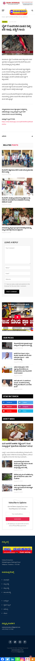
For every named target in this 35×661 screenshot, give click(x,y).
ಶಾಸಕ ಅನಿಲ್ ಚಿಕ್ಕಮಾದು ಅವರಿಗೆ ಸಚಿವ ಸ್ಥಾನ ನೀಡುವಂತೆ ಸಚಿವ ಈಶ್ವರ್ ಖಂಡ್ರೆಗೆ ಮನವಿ (23, 487)
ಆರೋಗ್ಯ (6, 609)
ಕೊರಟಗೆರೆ (5, 22)
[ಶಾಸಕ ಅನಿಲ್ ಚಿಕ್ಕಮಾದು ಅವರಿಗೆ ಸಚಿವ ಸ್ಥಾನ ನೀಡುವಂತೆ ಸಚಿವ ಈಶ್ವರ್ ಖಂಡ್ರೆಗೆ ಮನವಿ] (7, 487)
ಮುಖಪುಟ (6, 580)
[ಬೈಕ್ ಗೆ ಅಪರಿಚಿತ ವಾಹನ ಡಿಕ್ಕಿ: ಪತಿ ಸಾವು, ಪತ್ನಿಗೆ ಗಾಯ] (17, 45)
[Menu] (3, 10)
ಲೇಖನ (5, 613)
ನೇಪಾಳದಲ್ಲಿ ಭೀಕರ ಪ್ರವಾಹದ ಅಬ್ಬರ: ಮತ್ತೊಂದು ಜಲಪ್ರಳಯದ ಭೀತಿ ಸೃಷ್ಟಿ (23, 344)
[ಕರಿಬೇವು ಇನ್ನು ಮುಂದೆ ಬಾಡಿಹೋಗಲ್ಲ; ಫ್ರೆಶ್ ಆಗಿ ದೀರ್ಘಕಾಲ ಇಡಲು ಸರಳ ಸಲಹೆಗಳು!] (7, 476)
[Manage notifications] (30, 656)
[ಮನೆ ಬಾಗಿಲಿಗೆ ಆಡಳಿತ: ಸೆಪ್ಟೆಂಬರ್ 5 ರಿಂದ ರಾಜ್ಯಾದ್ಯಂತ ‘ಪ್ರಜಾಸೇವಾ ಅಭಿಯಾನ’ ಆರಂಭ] (17, 432)
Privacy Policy (16, 525)
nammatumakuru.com (17, 650)
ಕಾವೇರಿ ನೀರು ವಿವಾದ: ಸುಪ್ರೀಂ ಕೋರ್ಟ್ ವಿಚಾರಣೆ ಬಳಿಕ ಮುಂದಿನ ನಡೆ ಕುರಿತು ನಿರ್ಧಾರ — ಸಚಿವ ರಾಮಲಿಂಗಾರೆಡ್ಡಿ (22, 356)
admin (4, 136)
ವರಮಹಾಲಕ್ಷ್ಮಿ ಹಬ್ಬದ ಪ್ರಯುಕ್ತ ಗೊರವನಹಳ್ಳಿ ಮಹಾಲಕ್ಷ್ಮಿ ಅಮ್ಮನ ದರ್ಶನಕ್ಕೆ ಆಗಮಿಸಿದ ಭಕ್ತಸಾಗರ (16, 229)
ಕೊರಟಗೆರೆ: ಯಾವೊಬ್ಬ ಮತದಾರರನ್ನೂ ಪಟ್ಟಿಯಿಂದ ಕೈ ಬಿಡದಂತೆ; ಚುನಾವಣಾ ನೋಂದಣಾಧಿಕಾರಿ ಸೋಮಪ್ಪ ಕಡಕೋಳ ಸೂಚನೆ (16, 200)
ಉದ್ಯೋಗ (6, 601)
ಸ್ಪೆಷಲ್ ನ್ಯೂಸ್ (7, 605)
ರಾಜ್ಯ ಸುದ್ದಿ (5, 439)
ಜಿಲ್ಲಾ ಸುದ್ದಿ (6, 588)
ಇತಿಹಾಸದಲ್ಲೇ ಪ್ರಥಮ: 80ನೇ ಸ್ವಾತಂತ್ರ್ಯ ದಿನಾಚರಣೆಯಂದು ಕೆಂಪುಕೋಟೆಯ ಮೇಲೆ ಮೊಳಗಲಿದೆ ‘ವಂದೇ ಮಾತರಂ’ (23, 370)
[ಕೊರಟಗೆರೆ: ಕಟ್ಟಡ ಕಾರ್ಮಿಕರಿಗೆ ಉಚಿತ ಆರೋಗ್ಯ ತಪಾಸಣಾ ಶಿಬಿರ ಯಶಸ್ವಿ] (17, 158)
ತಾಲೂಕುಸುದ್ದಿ (7, 592)
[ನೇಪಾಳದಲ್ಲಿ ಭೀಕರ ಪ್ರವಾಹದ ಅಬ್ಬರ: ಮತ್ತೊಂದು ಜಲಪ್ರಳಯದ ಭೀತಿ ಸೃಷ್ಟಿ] (7, 345)
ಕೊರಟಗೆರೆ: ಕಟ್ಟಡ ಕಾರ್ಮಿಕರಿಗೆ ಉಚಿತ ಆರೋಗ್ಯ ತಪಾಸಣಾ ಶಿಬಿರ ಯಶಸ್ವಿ (17, 171)
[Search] (32, 10)
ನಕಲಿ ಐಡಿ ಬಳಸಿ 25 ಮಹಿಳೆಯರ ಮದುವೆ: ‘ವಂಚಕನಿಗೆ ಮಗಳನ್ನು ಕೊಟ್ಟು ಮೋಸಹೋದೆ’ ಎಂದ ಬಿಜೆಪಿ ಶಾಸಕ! (23, 383)
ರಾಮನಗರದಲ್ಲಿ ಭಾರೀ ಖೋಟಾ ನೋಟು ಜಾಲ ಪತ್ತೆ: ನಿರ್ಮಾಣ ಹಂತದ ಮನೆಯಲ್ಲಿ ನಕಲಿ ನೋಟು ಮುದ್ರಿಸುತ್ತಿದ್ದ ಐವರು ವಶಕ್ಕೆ (23, 464)
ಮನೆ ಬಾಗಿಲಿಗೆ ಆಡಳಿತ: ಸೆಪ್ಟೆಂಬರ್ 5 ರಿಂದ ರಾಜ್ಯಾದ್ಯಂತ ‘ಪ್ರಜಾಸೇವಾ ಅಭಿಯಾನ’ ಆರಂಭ (17, 444)
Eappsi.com (21, 651)
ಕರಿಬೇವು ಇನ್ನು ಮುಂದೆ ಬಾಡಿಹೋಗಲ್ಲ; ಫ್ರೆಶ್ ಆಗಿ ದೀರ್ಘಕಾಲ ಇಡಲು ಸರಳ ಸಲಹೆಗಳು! (23, 476)
